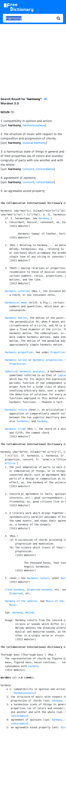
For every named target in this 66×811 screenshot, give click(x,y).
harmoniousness (34, 125)
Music (13, 604)
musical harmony (34, 143)
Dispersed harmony (39, 589)
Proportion (57, 352)
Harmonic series (16, 359)
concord (28, 169)
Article (10, 463)
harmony (42, 421)
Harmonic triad (15, 428)
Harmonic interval (17, 291)
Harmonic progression (47, 359)
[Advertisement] (33, 58)
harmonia (22, 421)
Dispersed (16, 593)
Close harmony (14, 589)
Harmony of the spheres (21, 601)
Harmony (44, 218)
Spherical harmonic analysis (25, 371)
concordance (45, 169)
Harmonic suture (16, 409)
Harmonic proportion (19, 352)
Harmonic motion (16, 317)
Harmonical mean (16, 302)
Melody (29, 612)
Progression (17, 363)
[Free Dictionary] (18, 7)
